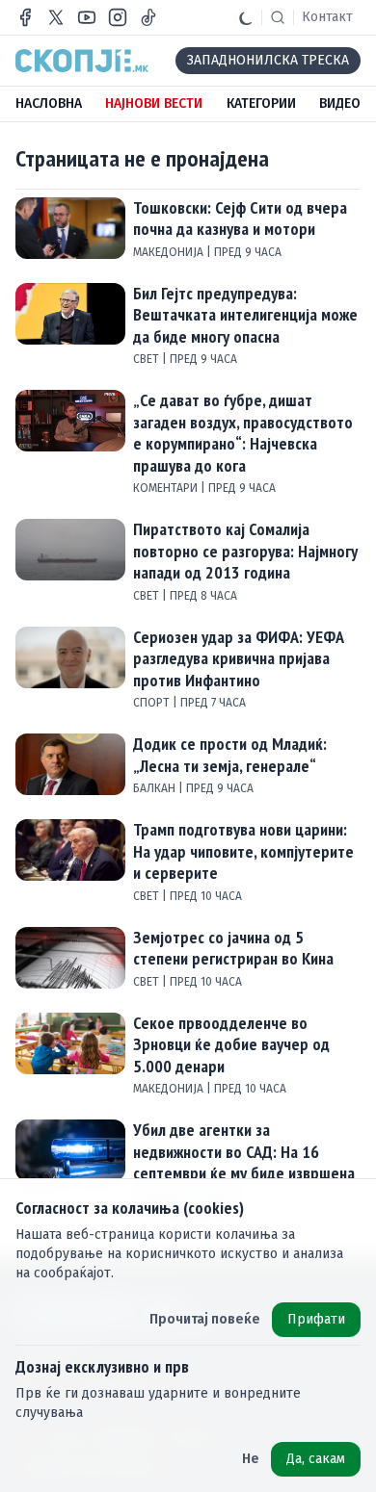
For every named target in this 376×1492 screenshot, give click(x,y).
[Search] (277, 17)
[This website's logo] (81, 61)
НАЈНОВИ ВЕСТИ (153, 103)
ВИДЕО (340, 103)
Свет (147, 359)
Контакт (327, 17)
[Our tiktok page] (148, 17)
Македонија (169, 252)
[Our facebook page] (25, 17)
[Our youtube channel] (86, 17)
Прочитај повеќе (204, 1319)
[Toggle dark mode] (245, 17)
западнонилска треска (268, 60)
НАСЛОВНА (48, 103)
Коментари (167, 488)
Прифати (316, 1319)
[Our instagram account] (117, 17)
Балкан (155, 788)
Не (250, 1459)
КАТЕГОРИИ (261, 103)
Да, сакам (315, 1459)
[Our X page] (56, 17)
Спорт (153, 702)
